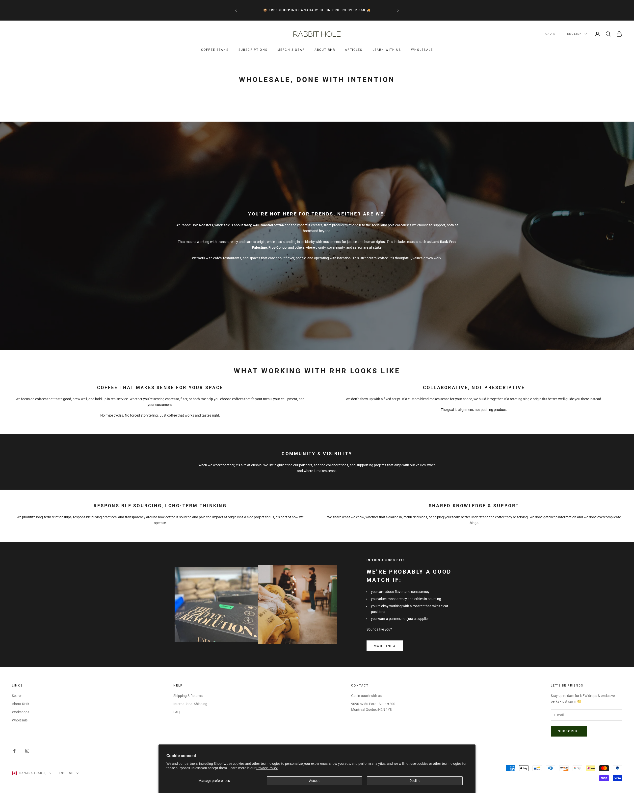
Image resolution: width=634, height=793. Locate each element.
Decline (414, 781)
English (574, 33)
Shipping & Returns (188, 696)
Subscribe (569, 731)
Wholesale (422, 50)
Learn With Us (386, 50)
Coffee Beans (215, 50)
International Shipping (190, 704)
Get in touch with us (366, 696)
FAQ (176, 712)
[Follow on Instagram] (27, 750)
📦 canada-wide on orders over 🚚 (317, 10)
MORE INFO (385, 646)
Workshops (20, 712)
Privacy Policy (267, 768)
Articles (353, 50)
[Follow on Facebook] (14, 750)
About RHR (325, 50)
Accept (314, 781)
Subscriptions (252, 50)
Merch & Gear (291, 50)
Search (17, 696)
